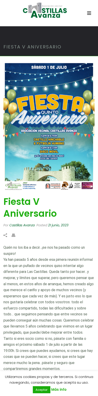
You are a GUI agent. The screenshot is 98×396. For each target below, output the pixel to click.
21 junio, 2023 (58, 225)
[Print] (16, 235)
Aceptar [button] (42, 390)
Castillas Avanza (22, 225)
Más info (59, 389)
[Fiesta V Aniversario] (49, 126)
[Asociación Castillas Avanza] (49, 10)
